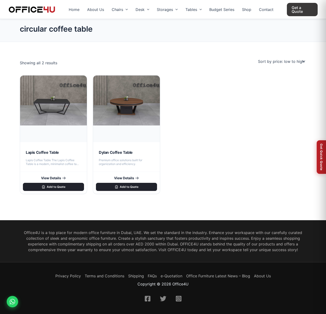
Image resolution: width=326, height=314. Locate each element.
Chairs (117, 9)
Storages (165, 9)
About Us (95, 9)
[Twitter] (163, 298)
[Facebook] (147, 298)
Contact (266, 9)
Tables (191, 9)
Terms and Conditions (104, 276)
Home (74, 9)
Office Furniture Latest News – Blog (218, 276)
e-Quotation (171, 276)
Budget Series (221, 9)
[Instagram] (178, 298)
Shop (246, 9)
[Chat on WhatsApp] (12, 301)
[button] (125, 9)
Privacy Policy (68, 276)
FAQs (152, 276)
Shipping (136, 276)
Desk (140, 9)
